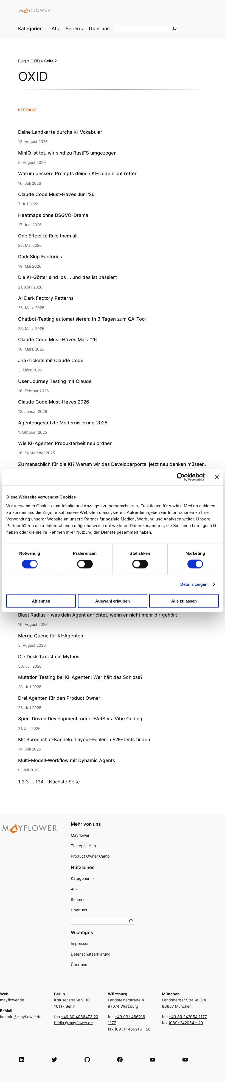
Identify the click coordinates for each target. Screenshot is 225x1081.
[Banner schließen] (217, 477)
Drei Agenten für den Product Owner (59, 698)
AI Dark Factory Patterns (46, 298)
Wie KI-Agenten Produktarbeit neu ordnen (65, 443)
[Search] (174, 28)
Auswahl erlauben (112, 600)
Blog (22, 60)
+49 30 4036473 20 (79, 1016)
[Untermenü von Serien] (82, 28)
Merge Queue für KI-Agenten (50, 635)
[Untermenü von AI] (58, 28)
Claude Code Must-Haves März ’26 (57, 339)
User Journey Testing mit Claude (55, 381)
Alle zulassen (184, 600)
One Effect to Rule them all (47, 236)
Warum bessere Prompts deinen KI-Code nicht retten (77, 173)
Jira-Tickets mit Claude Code (50, 360)
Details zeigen (193, 584)
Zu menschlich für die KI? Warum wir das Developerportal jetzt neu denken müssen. (112, 464)
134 (39, 782)
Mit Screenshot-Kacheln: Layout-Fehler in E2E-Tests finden (84, 739)
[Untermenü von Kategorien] (45, 28)
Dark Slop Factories (40, 256)
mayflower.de (12, 1000)
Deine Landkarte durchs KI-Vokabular (60, 132)
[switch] (85, 564)
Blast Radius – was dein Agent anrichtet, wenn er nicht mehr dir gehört (97, 615)
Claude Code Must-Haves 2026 (53, 402)
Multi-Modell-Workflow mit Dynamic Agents (66, 760)
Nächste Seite (64, 782)
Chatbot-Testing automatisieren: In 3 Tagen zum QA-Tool (82, 319)
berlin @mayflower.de (73, 1022)
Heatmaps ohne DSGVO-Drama (53, 215)
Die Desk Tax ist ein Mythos (48, 656)
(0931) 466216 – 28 (133, 1029)
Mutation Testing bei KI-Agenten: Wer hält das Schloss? (80, 677)
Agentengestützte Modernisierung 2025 (63, 422)
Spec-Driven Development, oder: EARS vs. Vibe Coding (80, 718)
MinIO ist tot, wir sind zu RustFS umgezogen (67, 153)
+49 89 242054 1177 (188, 1016)
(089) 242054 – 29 (186, 1022)
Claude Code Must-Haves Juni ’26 (56, 194)
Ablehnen (41, 600)
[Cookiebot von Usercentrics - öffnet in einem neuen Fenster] (181, 477)
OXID (35, 60)
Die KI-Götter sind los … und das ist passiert (67, 277)
